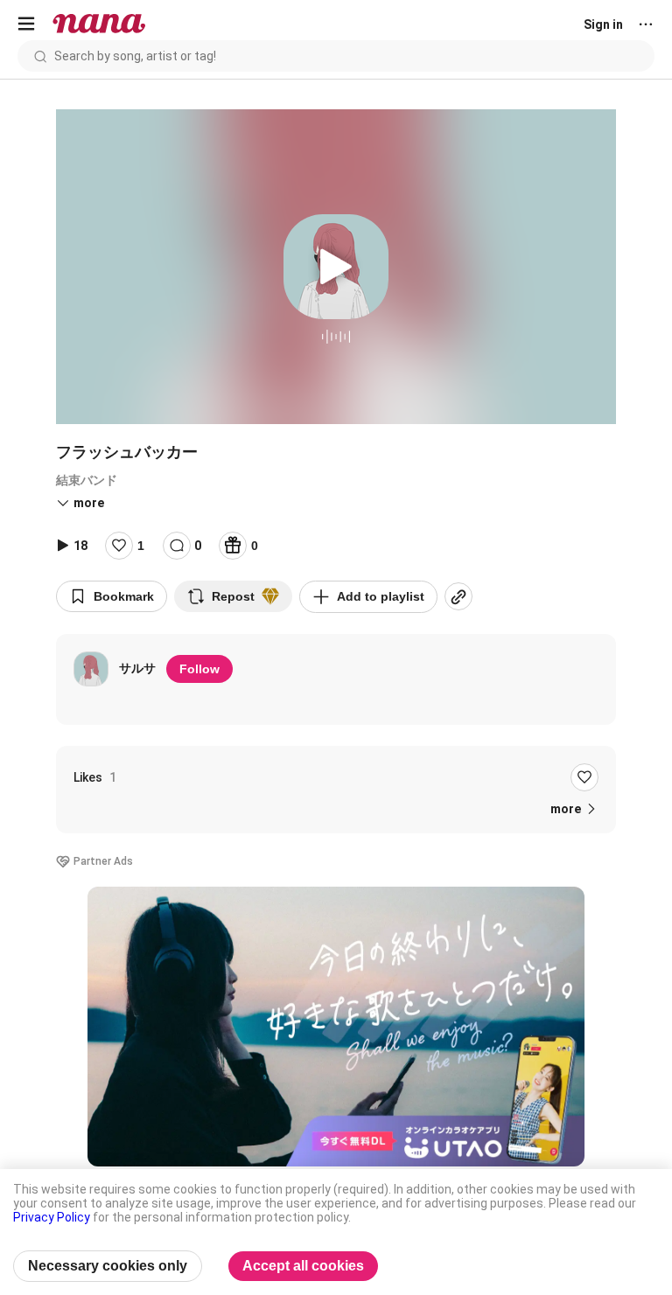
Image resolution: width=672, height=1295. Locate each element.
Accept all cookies (303, 1265)
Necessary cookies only (107, 1265)
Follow (199, 669)
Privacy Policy (51, 1217)
